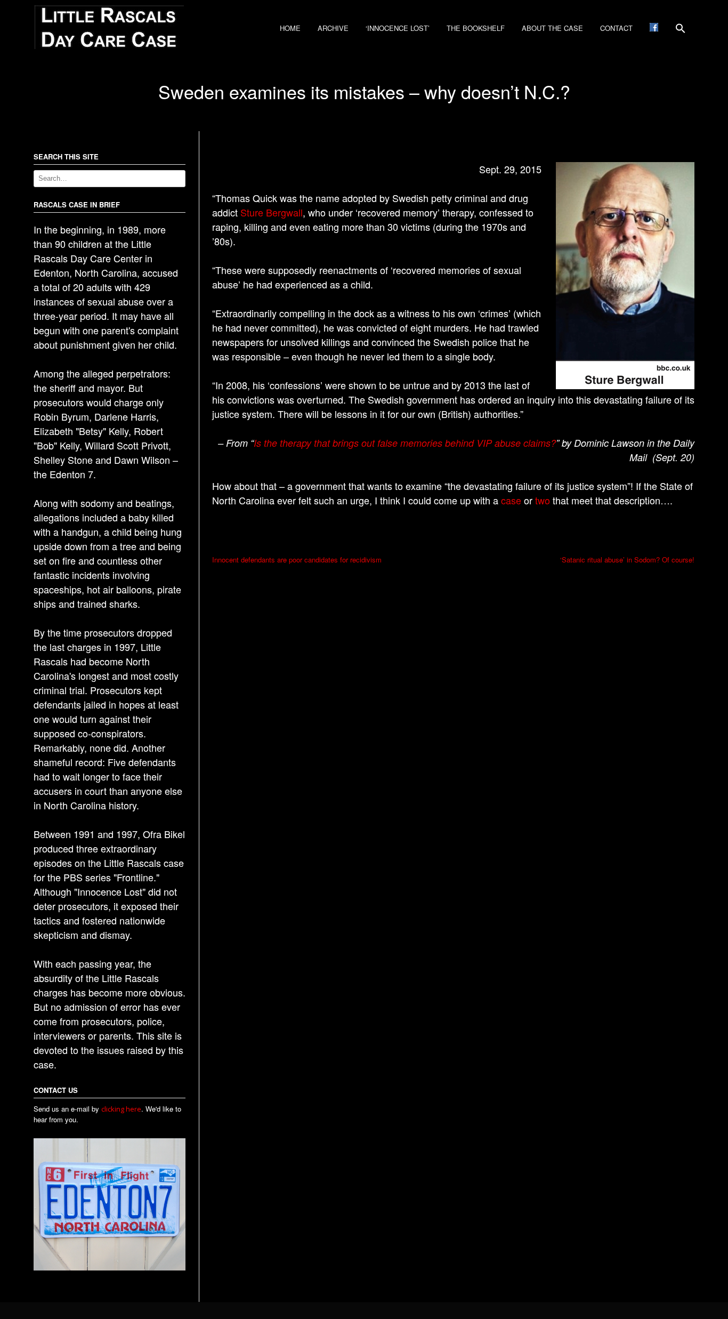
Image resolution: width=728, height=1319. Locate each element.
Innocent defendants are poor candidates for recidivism (297, 559)
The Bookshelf (476, 28)
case (511, 500)
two (542, 500)
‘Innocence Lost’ (398, 28)
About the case (552, 28)
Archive (333, 28)
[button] (680, 32)
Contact (616, 28)
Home (290, 28)
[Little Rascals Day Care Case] (109, 46)
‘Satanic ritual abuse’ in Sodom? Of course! (627, 559)
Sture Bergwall (271, 212)
